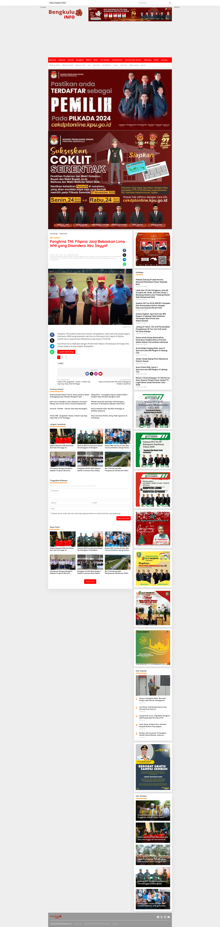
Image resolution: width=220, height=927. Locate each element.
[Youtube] (100, 374)
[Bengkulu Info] (66, 14)
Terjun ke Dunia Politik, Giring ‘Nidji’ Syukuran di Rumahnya (109, 417)
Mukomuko (81, 258)
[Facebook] (87, 374)
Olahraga (94, 258)
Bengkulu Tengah (73, 256)
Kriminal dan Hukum (65, 258)
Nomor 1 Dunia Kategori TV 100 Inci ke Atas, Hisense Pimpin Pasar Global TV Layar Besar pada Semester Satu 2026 (153, 381)
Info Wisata (98, 256)
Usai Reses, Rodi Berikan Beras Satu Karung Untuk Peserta (153, 708)
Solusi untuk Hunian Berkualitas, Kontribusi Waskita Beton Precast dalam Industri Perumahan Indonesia (152, 339)
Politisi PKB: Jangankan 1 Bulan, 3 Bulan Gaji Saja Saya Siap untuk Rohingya (73, 382)
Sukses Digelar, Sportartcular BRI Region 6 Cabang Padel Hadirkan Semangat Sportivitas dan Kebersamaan (151, 317)
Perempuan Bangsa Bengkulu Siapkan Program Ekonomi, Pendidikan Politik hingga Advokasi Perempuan (61, 469)
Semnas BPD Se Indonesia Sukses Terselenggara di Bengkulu (90, 447)
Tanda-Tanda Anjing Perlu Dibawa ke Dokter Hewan (152, 360)
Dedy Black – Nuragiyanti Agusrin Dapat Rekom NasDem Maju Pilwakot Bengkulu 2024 (109, 396)
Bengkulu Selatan (62, 256)
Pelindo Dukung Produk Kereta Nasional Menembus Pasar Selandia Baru (151, 281)
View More (90, 581)
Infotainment (106, 256)
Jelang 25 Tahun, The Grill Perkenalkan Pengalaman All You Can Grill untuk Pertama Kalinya (153, 329)
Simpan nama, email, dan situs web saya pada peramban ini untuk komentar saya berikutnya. (86, 513)
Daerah (92, 256)
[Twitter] (91, 374)
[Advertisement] (110, 40)
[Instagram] (96, 374)
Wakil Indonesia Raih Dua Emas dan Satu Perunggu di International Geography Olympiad (61, 447)
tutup (44, 7)
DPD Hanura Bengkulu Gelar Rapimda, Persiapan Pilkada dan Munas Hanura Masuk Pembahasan (68, 403)
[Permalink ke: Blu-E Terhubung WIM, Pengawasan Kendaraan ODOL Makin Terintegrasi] (118, 459)
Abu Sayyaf (55, 237)
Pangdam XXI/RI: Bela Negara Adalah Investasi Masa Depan (88, 469)
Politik (99, 258)
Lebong (75, 258)
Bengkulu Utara (84, 256)
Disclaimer (77, 924)
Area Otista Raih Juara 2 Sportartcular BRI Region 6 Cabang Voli (151, 369)
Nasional (88, 258)
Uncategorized (54, 260)
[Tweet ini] (124, 255)
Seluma (113, 258)
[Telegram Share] (124, 259)
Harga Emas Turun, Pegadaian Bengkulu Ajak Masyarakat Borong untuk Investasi (154, 717)
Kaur (112, 256)
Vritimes (139, 272)
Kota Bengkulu (54, 258)
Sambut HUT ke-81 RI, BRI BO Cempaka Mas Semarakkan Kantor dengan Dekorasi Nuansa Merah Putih (153, 305)
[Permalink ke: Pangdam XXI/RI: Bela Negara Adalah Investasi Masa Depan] (90, 459)
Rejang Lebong (106, 258)
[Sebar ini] (124, 250)
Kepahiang (118, 256)
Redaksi (115, 924)
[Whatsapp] (124, 264)
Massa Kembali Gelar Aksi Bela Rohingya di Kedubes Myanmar (115, 382)
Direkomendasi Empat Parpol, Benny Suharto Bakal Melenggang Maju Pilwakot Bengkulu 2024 (69, 396)
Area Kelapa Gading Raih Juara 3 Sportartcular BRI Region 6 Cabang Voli (151, 350)
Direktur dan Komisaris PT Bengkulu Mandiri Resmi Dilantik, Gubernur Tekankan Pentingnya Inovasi (152, 734)
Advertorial (53, 256)
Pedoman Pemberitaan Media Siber (97, 924)
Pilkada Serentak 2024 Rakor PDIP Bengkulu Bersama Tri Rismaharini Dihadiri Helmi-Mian (108, 403)
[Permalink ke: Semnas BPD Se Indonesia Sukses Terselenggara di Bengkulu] (90, 436)
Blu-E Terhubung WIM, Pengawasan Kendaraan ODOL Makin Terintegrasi (116, 469)
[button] (170, 3)
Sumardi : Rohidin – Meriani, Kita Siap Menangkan (68, 409)
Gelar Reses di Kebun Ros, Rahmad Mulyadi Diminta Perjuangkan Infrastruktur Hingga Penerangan (152, 725)
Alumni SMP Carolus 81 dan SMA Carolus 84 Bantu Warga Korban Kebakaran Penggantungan (117, 447)
